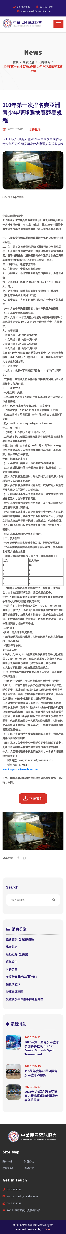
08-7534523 (23, 6)
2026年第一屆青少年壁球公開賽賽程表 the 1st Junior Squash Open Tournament (42, 1048)
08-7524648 (46, 6)
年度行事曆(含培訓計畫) (21, 976)
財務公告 (11, 969)
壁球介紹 (8, 1168)
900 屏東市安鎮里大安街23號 (23, 1210)
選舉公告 (11, 961)
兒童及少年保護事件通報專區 (24, 999)
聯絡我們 (29, 1168)
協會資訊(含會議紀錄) (20, 939)
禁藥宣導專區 (14, 991)
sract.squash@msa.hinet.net (36, 11)
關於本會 (8, 1161)
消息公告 (29, 1161)
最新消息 (28, 62)
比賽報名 (44, 62)
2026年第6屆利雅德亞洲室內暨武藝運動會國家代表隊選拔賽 (41, 1096)
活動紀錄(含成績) (17, 954)
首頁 (15, 62)
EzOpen (46, 1229)
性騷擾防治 (13, 984)
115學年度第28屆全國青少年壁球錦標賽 (41, 1073)
